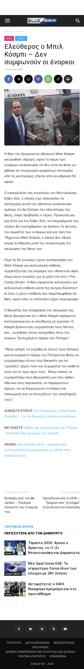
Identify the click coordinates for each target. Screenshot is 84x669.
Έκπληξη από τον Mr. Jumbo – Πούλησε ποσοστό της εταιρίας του (21, 505)
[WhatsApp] (48, 79)
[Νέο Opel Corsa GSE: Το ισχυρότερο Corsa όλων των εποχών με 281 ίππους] (15, 568)
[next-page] (14, 605)
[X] (18, 79)
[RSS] (42, 629)
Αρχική (8, 31)
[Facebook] (8, 79)
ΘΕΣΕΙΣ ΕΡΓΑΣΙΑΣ (63, 643)
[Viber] (38, 79)
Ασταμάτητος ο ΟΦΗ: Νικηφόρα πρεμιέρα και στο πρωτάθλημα (52, 589)
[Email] (28, 79)
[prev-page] (7, 605)
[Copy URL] (58, 79)
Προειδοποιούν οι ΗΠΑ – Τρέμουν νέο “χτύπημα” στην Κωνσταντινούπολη (61, 502)
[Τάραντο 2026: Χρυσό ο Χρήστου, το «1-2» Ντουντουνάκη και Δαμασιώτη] (15, 547)
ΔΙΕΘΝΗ (21, 38)
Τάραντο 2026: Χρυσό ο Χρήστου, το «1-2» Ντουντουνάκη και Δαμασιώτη (53, 548)
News (20, 31)
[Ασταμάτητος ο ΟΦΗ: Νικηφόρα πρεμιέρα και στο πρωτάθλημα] (15, 589)
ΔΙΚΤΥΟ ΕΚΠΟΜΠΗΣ (37, 643)
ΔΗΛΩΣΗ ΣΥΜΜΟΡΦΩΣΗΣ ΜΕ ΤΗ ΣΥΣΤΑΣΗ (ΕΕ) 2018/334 (40, 652)
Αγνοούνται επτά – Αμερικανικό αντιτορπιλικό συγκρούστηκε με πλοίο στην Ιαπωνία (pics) (37, 450)
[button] (7, 21)
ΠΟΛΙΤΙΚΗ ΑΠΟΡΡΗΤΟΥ (32, 656)
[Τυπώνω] (68, 79)
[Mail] (30, 629)
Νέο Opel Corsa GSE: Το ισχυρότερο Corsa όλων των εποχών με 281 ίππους (52, 568)
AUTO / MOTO (13, 573)
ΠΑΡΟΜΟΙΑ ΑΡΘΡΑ (18, 527)
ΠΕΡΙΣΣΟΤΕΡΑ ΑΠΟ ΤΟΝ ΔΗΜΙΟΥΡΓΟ (33, 533)
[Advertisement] (42, 7)
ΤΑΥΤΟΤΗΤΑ (14, 643)
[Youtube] (65, 629)
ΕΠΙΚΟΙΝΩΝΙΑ (58, 656)
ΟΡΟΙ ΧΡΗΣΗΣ (40, 647)
